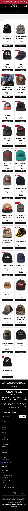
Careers (3, 472)
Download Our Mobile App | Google (8, 485)
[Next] (24, 1)
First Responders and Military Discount (8, 441)
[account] (24, 6)
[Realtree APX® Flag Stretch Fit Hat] (21, 310)
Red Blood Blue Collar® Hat (7, 164)
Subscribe (22, 416)
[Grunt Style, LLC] (14, 6)
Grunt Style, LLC (12, 498)
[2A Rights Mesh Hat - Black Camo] (7, 131)
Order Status (4, 432)
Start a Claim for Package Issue (7, 437)
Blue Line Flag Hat (21, 343)
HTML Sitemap (11, 508)
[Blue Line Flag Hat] (21, 334)
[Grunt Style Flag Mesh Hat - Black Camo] (21, 208)
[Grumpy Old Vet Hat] (8, 349)
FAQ (2, 424)
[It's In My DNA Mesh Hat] (21, 106)
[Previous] (1, 1)
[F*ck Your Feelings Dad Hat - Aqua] (21, 155)
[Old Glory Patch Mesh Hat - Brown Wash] (21, 80)
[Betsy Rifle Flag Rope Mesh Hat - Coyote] (7, 208)
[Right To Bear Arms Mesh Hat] (21, 131)
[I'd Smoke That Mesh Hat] (21, 232)
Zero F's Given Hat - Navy (20, 63)
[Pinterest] (16, 493)
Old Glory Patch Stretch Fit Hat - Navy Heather (7, 89)
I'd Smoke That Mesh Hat (20, 241)
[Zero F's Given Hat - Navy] (21, 55)
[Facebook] (8, 493)
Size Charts (4, 446)
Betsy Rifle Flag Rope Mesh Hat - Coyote (7, 216)
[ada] (5, 5)
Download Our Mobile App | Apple (8, 487)
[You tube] (22, 493)
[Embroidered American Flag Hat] (7, 285)
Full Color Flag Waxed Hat (20, 293)
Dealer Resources (5, 477)
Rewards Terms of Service (6, 455)
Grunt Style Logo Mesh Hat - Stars (7, 115)
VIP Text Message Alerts (6, 480)
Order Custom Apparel (5, 473)
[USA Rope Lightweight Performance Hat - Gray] (21, 29)
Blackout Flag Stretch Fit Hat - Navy (20, 266)
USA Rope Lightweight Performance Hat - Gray (21, 38)
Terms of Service (4, 452)
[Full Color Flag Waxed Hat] (21, 285)
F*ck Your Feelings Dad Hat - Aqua (20, 164)
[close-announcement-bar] (26, 2)
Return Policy (4, 429)
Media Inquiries (4, 478)
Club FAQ (3, 425)
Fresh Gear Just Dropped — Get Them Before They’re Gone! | (13, 2)
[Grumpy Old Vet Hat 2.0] (7, 334)
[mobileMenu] (2, 5)
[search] (22, 6)
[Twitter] (11, 493)
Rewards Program (5, 439)
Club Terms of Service (5, 454)
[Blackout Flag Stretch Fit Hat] (21, 180)
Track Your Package (5, 434)
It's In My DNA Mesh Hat (20, 115)
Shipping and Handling (6, 459)
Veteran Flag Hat (7, 318)
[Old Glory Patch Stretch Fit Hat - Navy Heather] (7, 80)
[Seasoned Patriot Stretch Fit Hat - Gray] (7, 180)
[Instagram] (14, 493)
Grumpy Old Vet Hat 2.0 (7, 343)
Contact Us (4, 442)
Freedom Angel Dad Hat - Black (7, 63)
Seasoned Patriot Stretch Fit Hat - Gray (7, 189)
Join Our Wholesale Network (7, 475)
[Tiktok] (19, 493)
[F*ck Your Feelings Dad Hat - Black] (7, 257)
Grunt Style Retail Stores (6, 470)
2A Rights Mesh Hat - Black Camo (7, 139)
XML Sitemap (17, 508)
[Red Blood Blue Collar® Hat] (7, 155)
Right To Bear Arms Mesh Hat (20, 139)
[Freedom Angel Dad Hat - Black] (7, 55)
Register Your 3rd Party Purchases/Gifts (9, 430)
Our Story (3, 468)
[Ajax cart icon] (26, 6)
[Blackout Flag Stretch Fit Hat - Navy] (22, 195)
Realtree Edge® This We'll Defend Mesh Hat (7, 241)
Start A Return (4, 436)
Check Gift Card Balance (6, 444)
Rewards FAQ (4, 427)
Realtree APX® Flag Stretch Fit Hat (20, 318)
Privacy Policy (4, 457)
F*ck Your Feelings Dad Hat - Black (7, 266)
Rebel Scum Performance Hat (7, 37)
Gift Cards (3, 482)
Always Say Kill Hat (7, 370)
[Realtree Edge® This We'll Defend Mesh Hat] (7, 232)
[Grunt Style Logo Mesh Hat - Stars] (7, 106)
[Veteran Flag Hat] (7, 310)
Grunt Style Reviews (5, 484)
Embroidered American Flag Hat (7, 293)
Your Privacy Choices (5, 460)
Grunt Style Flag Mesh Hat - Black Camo (20, 216)
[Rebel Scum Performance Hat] (7, 29)
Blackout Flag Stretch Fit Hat (20, 189)
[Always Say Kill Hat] (7, 362)
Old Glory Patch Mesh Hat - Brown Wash (21, 88)
